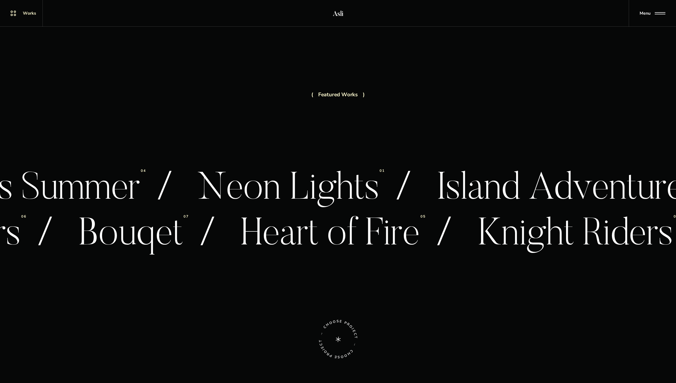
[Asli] (338, 13)
